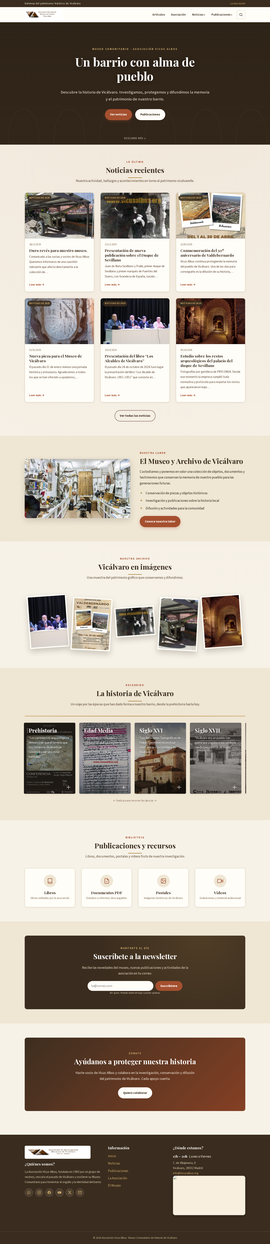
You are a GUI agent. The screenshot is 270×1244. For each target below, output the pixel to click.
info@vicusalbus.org (185, 1173)
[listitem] (49, 758)
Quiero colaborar (135, 1093)
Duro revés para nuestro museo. (58, 250)
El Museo (114, 1185)
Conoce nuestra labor (160, 521)
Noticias (197, 14)
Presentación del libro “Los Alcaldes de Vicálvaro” (129, 358)
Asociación (178, 14)
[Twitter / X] (69, 1192)
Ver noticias (118, 114)
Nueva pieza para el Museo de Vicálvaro (55, 358)
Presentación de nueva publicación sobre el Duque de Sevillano (132, 255)
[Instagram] (39, 1192)
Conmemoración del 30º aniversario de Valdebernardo (207, 253)
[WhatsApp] (29, 1192)
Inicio (112, 1156)
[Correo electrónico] (80, 1192)
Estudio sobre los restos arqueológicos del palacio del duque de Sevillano (206, 360)
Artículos (158, 14)
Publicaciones (220, 14)
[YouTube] (59, 1192)
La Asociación (237, 3)
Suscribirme (168, 986)
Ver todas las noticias (135, 416)
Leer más (35, 285)
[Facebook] (49, 1192)
